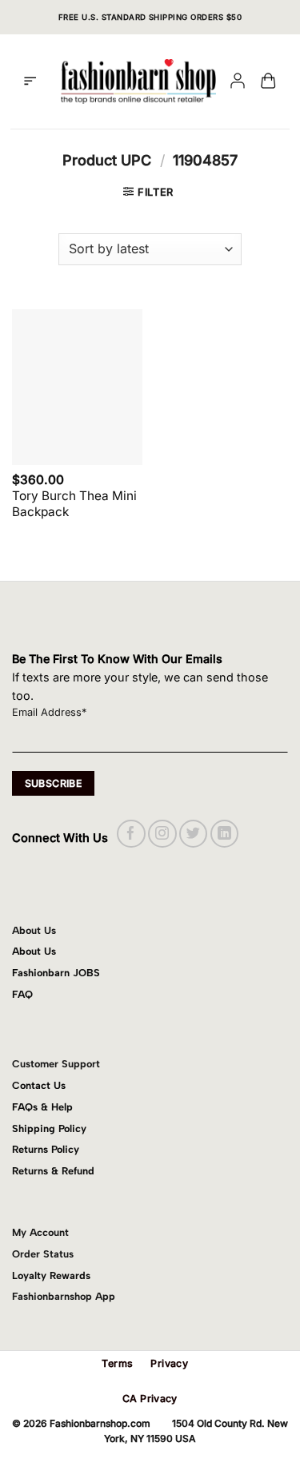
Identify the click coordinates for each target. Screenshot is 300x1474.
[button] (30, 81)
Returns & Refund (53, 1171)
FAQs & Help (42, 1107)
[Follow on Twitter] (193, 834)
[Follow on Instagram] (162, 834)
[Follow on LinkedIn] (224, 834)
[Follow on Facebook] (131, 834)
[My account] (237, 82)
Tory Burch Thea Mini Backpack (74, 503)
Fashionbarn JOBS (56, 973)
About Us (34, 951)
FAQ (22, 994)
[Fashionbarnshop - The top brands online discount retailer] (138, 81)
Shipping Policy (49, 1128)
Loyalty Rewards (51, 1275)
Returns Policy (45, 1149)
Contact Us (39, 1085)
